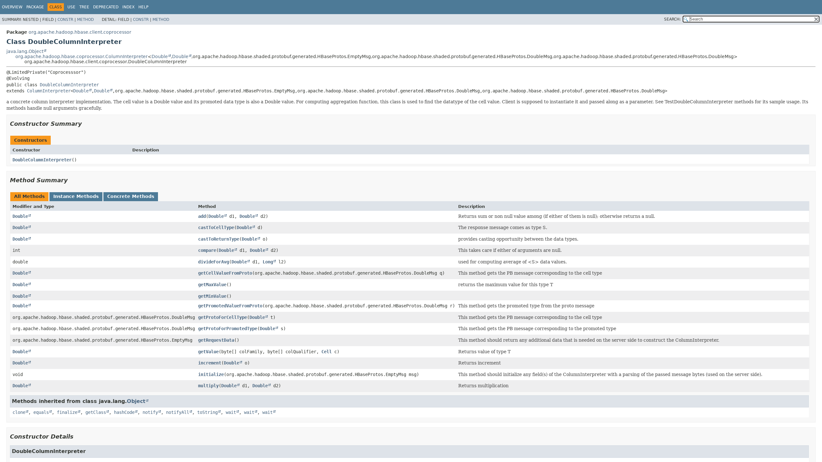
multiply (208, 385)
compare (207, 250)
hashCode (124, 412)
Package (35, 7)
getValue (208, 351)
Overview (12, 7)
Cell (326, 351)
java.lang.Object (24, 51)
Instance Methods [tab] (76, 196)
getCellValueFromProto (225, 273)
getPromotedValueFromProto (230, 305)
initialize (211, 374)
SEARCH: (672, 19)
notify (150, 412)
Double (160, 56)
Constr (65, 19)
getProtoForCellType (222, 317)
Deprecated (105, 7)
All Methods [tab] (29, 196)
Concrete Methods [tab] (130, 196)
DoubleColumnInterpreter (69, 84)
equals (41, 412)
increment (209, 362)
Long (268, 261)
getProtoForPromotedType (227, 328)
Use (71, 7)
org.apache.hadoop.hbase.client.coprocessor (80, 32)
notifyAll (177, 412)
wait (231, 412)
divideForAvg (213, 261)
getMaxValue (212, 284)
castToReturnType (218, 239)
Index (128, 7)
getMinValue (212, 296)
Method (85, 19)
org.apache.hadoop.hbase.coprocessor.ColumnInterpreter (81, 56)
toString (207, 412)
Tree (84, 7)
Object (136, 401)
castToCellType (216, 227)
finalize (67, 412)
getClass (95, 412)
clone (19, 412)
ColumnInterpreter (49, 90)
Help (143, 7)
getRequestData (216, 340)
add (202, 216)
